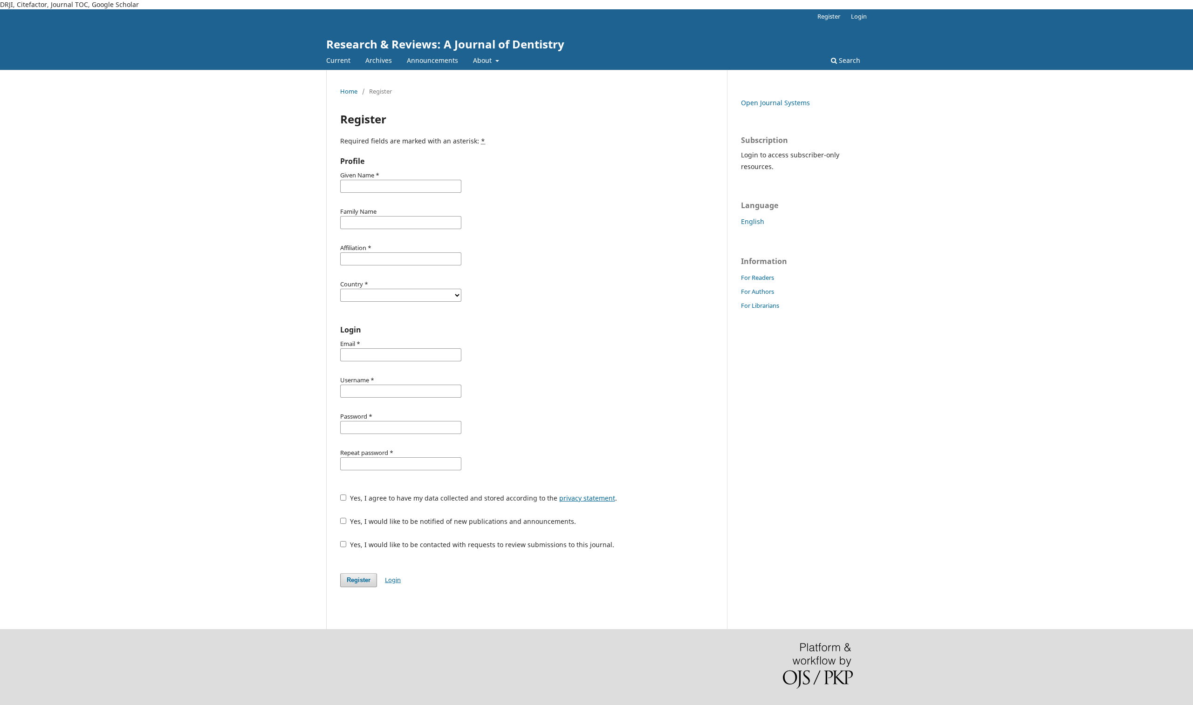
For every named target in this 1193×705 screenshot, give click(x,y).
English (752, 221)
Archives (378, 60)
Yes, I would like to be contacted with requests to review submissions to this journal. (481, 544)
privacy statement (587, 498)
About (483, 60)
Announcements (432, 60)
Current (338, 60)
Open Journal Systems (775, 102)
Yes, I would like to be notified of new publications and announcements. (462, 521)
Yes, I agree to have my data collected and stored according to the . (482, 498)
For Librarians (760, 305)
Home (348, 91)
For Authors (757, 291)
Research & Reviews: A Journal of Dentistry (445, 44)
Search (848, 60)
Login (859, 16)
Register (828, 16)
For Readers (757, 277)
